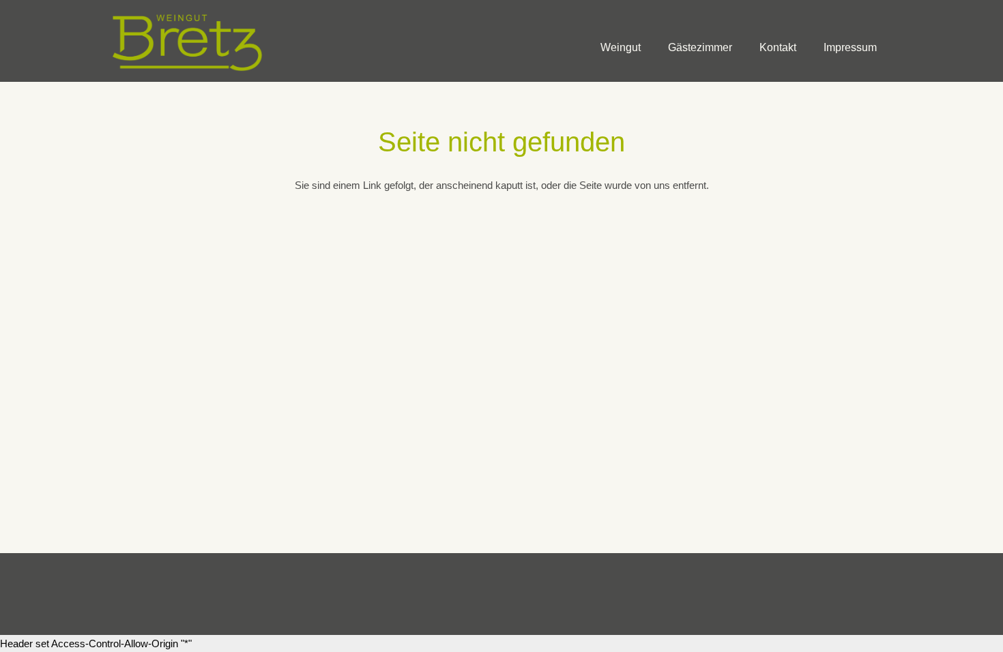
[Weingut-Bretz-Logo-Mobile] (188, 41)
